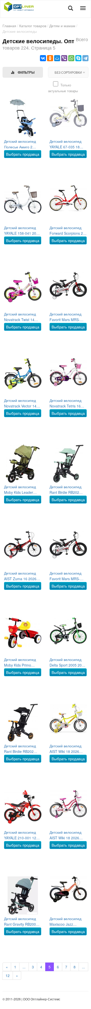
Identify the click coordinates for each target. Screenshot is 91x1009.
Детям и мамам (62, 25)
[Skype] (78, 58)
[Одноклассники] (50, 58)
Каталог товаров (32, 25)
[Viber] (64, 58)
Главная (9, 25)
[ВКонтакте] (43, 58)
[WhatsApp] (71, 58)
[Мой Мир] (57, 58)
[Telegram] (85, 58)
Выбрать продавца (22, 154)
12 (8, 975)
